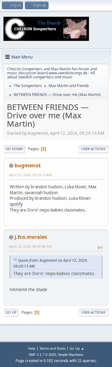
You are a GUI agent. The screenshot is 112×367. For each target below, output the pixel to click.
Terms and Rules (53, 348)
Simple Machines (70, 354)
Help (31, 348)
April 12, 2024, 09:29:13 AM (30, 175)
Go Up (11, 312)
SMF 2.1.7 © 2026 (42, 354)
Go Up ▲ (77, 348)
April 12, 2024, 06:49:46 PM (30, 246)
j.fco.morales (31, 237)
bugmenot (28, 165)
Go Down (14, 148)
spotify (16, 204)
